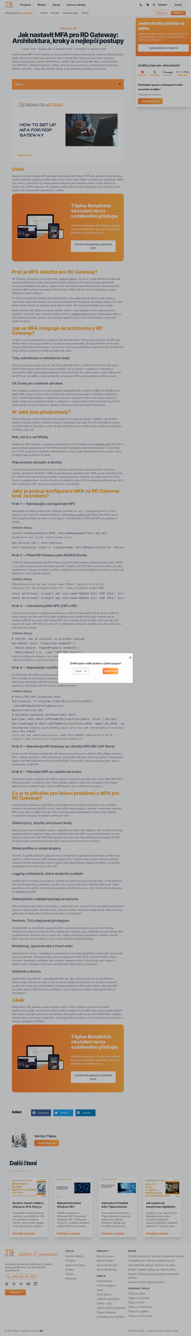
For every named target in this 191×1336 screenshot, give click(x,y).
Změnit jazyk (110, 671)
